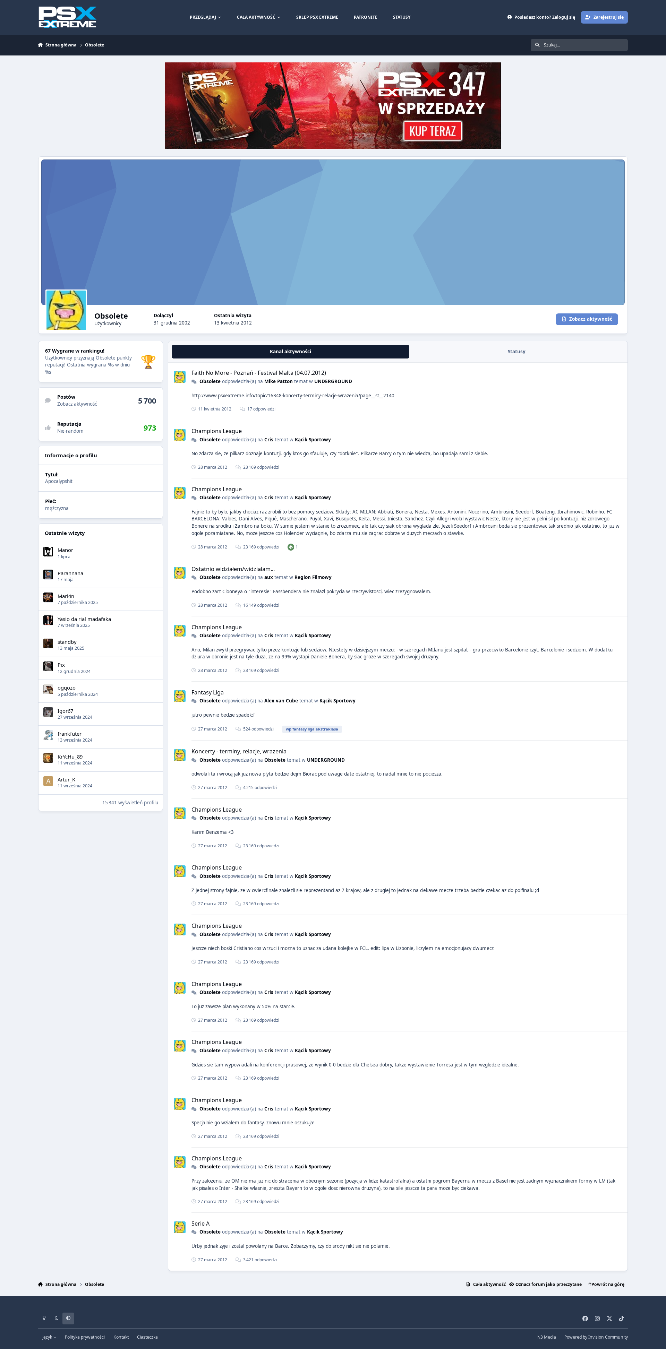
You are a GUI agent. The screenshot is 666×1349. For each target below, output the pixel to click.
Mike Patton (278, 381)
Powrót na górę (607, 1284)
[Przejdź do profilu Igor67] (48, 712)
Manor (65, 549)
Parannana (70, 572)
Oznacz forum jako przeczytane (548, 1284)
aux (268, 577)
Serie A (200, 1223)
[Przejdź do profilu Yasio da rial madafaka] (48, 620)
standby (67, 641)
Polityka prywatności (85, 1337)
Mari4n (66, 595)
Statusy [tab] (517, 351)
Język (47, 1337)
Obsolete (210, 381)
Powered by (596, 1337)
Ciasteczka (147, 1337)
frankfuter (70, 733)
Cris (268, 439)
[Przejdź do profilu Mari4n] (48, 597)
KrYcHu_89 (70, 756)
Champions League (216, 431)
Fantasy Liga (207, 692)
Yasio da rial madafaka (84, 618)
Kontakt (121, 1337)
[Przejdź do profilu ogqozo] (48, 689)
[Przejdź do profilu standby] (48, 643)
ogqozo (67, 687)
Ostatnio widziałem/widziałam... (233, 569)
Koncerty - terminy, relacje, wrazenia (239, 751)
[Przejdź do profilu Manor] (48, 551)
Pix (61, 664)
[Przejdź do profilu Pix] (48, 666)
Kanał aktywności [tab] (290, 351)
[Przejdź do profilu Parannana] (48, 574)
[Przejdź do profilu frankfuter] (48, 735)
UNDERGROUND (333, 381)
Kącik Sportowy (313, 439)
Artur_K (66, 779)
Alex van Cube (281, 701)
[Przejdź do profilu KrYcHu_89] (48, 758)
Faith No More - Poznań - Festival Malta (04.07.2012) (258, 373)
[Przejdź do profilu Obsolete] (180, 377)
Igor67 (65, 710)
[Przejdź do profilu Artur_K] (48, 781)
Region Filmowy (313, 577)
